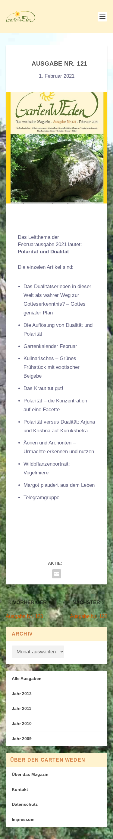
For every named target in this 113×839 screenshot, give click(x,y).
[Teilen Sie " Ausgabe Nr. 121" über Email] (57, 574)
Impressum (23, 819)
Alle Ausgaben (27, 678)
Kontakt (20, 789)
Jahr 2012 (22, 693)
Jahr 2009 (22, 738)
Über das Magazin (30, 774)
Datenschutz (25, 804)
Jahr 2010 (22, 723)
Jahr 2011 (21, 708)
